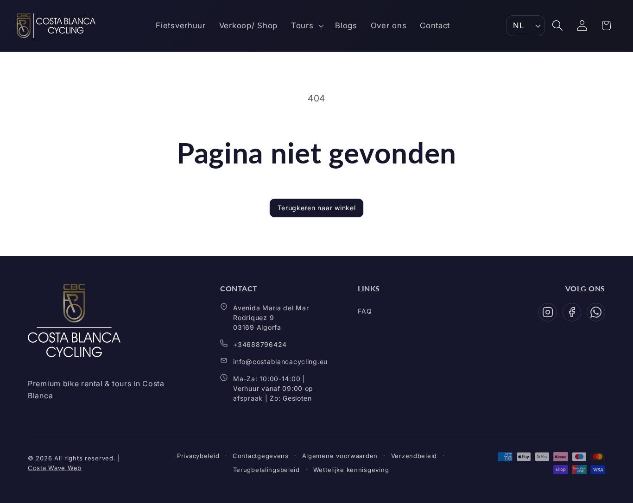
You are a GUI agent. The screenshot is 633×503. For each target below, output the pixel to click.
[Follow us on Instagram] (547, 312)
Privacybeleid (198, 455)
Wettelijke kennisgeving (351, 469)
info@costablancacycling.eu (280, 361)
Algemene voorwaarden (340, 455)
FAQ (365, 311)
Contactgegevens (261, 455)
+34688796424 (260, 344)
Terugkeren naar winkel (317, 208)
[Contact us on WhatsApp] (596, 312)
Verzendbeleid (414, 455)
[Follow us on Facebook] (572, 312)
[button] (306, 26)
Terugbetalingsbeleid (266, 469)
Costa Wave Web (55, 468)
